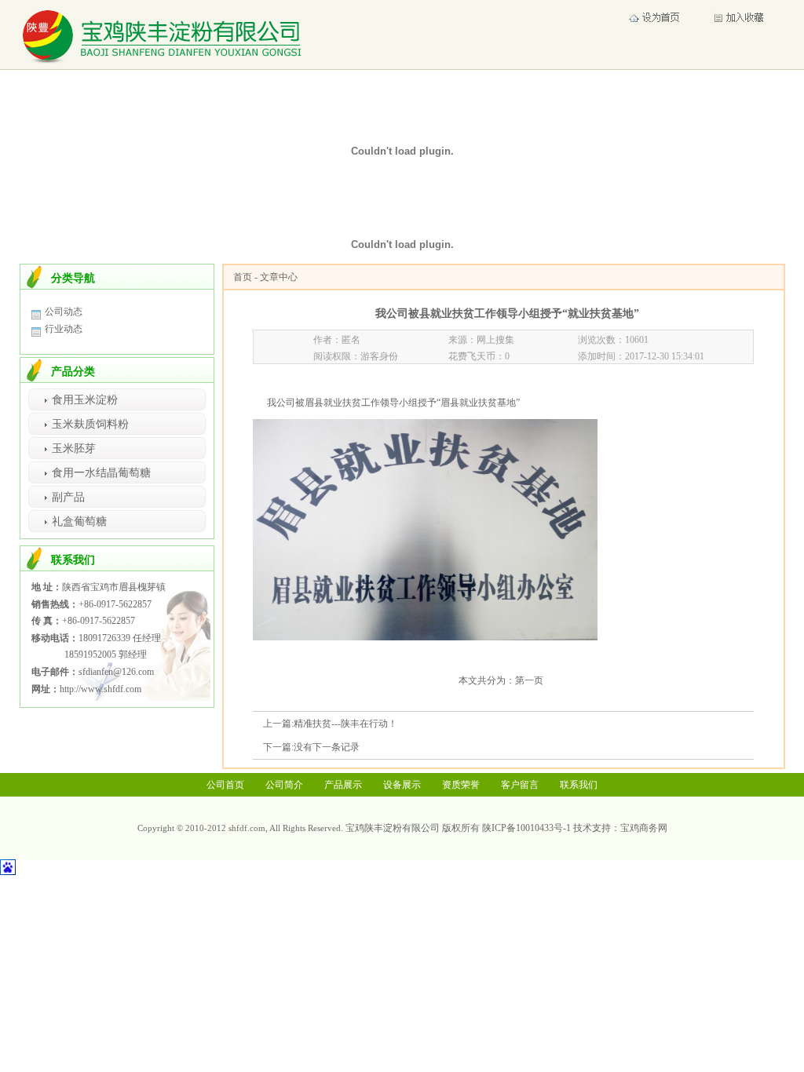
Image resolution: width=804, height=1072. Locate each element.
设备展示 (402, 784)
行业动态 (63, 328)
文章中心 (279, 277)
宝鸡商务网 (643, 827)
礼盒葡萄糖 (79, 521)
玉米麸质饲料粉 (90, 424)
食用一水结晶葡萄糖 (101, 473)
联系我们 (579, 784)
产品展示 (343, 784)
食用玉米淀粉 (85, 400)
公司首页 (225, 784)
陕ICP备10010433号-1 (526, 827)
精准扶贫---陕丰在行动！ (345, 723)
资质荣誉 (461, 784)
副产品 (68, 497)
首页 (242, 277)
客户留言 (520, 784)
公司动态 (63, 311)
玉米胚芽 (74, 448)
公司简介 (284, 784)
